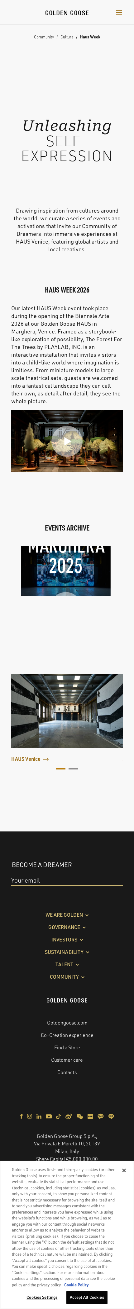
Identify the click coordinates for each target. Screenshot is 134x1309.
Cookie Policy (76, 1284)
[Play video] (67, 441)
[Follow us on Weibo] (69, 1116)
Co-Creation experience (67, 1035)
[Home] (67, 12)
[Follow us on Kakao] (101, 1116)
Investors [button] (64, 940)
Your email (25, 880)
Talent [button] (64, 964)
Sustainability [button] (64, 952)
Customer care (67, 1060)
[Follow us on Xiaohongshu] (91, 1116)
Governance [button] (64, 927)
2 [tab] (73, 768)
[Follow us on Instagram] (30, 1116)
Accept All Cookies (87, 1297)
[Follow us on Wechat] (80, 1116)
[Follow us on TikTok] (59, 1116)
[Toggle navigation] (119, 12)
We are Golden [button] (64, 915)
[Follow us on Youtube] (49, 1116)
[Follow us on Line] (111, 1116)
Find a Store (67, 1047)
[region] (67, 1235)
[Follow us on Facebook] (22, 1116)
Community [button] (64, 977)
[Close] (124, 1170)
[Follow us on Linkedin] (39, 1116)
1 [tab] (60, 768)
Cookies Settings (41, 1297)
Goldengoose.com (67, 1023)
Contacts (67, 1072)
